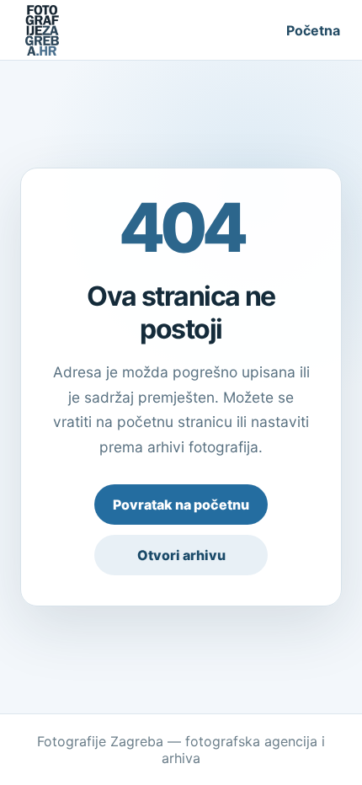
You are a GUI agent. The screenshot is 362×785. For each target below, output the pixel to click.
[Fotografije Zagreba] (42, 30)
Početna (313, 30)
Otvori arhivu (181, 555)
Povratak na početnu (181, 504)
